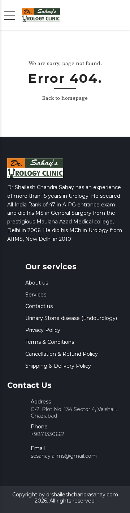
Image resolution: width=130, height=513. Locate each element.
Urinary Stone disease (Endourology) (71, 318)
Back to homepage (65, 98)
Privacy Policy (42, 330)
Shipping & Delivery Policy (58, 366)
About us (36, 282)
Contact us (39, 306)
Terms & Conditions (49, 342)
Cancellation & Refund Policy (61, 354)
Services (35, 294)
